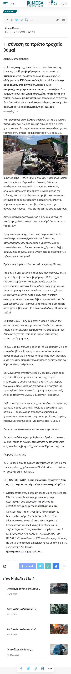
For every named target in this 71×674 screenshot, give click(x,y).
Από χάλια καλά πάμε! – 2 (22, 608)
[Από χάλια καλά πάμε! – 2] (59, 609)
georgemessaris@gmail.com (39, 506)
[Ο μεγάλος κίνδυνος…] (59, 649)
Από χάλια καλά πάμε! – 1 (22, 629)
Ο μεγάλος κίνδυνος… (20, 649)
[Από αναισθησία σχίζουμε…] (59, 588)
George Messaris (12, 28)
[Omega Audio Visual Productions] (35, 3)
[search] (55, 3)
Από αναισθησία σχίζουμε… (24, 588)
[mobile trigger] (6, 3)
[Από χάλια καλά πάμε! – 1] (59, 629)
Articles (10, 12)
